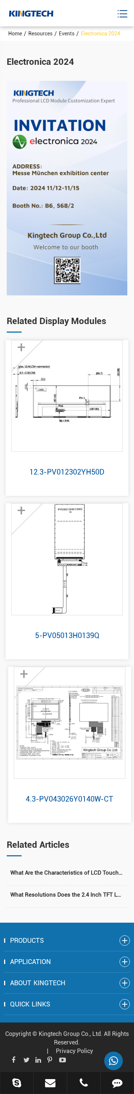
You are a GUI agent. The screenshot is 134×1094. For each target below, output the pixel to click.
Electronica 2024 (100, 34)
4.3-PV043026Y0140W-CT (69, 799)
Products (27, 940)
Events (66, 34)
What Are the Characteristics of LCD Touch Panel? (67, 872)
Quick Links (30, 1004)
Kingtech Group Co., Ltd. (70, 1033)
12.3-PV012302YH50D (67, 471)
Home (15, 34)
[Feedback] (117, 1084)
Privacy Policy (74, 1051)
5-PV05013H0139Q (67, 635)
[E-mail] (50, 1084)
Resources (40, 34)
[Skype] (16, 1084)
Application (30, 961)
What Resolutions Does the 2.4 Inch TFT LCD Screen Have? (67, 894)
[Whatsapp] (113, 1061)
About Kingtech (38, 983)
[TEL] (83, 1084)
